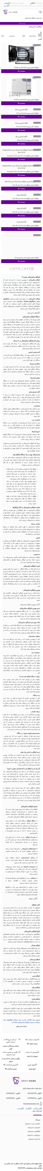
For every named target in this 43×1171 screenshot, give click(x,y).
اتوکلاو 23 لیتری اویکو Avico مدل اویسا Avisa (27, 257)
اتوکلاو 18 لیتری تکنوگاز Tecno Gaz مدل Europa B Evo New (23, 171)
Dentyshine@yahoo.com (31, 1104)
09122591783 (32, 1093)
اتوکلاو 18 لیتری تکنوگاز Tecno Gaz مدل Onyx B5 (25, 225)
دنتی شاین (39, 18)
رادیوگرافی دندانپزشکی (33, 1135)
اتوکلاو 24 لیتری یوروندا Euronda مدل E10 (27, 126)
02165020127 (10, 1093)
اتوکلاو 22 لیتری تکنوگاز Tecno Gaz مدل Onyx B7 (25, 212)
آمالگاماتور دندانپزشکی (34, 1131)
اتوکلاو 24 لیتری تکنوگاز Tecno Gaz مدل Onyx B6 (25, 185)
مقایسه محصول (37, 45)
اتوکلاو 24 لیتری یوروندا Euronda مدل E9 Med (26, 67)
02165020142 (32, 1098)
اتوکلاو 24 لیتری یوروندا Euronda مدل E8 (28, 140)
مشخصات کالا (21, 71)
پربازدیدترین (32, 36)
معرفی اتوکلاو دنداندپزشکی (26, 1022)
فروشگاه (37, 1120)
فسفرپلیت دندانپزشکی (34, 1127)
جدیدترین (12, 36)
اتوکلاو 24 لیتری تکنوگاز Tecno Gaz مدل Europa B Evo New (23, 156)
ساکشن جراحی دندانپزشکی (32, 1123)
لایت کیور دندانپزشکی (34, 1139)
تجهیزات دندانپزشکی (15, 280)
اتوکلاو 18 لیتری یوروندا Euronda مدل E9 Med (26, 99)
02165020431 (10, 1098)
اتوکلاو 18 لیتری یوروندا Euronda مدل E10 (27, 113)
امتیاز (23, 36)
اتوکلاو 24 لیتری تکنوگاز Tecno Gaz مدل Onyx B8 (25, 198)
